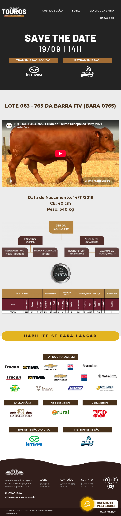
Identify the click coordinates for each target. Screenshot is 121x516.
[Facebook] (107, 480)
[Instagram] (115, 480)
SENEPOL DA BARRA (102, 10)
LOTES (76, 10)
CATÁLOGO (107, 18)
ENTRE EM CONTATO (87, 485)
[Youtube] (110, 486)
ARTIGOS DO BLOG (67, 485)
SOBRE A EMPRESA (45, 485)
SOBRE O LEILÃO (52, 10)
